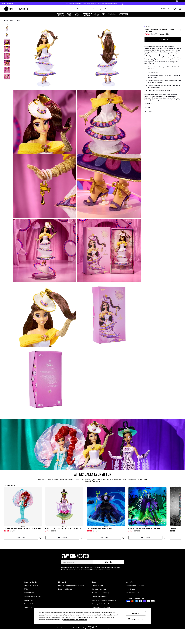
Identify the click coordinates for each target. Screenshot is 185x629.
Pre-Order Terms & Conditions (104, 600)
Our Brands (130, 589)
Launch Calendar (132, 593)
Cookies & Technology (101, 593)
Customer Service (31, 585)
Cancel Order (29, 604)
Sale (106, 9)
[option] (7, 29)
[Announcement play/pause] (122, 3)
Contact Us (28, 608)
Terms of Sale (97, 585)
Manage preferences (135, 619)
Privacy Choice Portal (100, 604)
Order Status (29, 593)
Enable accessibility (7, 3)
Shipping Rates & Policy (33, 596)
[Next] (179, 485)
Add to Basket (162, 40)
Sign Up (108, 562)
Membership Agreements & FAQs (71, 585)
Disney (17, 20)
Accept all (135, 613)
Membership (97, 9)
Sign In (163, 9)
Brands (86, 9)
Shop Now (91, 3)
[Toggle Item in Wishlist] (179, 30)
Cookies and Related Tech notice (75, 619)
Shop (79, 9)
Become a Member (65, 589)
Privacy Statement (111, 615)
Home (6, 20)
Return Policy (29, 600)
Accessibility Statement (101, 608)
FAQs (26, 589)
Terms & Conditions (78, 617)
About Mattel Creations (135, 585)
